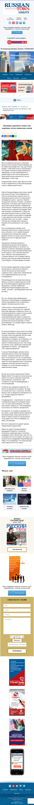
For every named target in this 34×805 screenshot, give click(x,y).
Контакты (24, 78)
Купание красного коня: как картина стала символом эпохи (17, 109)
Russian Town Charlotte (9, 106)
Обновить (17, 640)
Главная (5, 74)
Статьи (23, 106)
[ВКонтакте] (5, 136)
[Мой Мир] (10, 136)
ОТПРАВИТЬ (17, 651)
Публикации (18, 74)
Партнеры (16, 78)
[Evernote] (15, 136)
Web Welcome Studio (17, 803)
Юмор (9, 78)
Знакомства (28, 74)
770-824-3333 (28, 49)
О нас (11, 74)
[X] (13, 136)
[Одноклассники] (8, 136)
